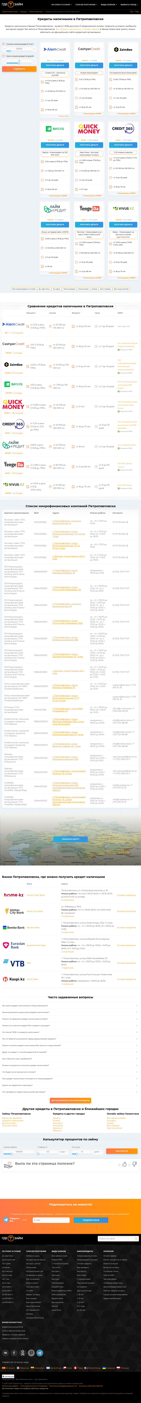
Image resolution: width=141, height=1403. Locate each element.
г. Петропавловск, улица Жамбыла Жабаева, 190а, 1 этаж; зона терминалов (68, 721)
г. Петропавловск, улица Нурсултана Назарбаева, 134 (66, 588)
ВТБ (29, 963)
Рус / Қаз (134, 11)
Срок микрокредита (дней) (20, 56)
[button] (4, 48)
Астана (56, 1120)
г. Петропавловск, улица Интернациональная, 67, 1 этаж (68, 733)
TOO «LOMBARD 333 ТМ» (127, 445)
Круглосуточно (114, 1128)
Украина (110, 1368)
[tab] (70, 1005)
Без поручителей (121, 289)
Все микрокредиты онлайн (24, 289)
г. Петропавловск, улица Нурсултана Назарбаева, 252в (67, 621)
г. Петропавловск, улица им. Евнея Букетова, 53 (66, 605)
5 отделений (67, 900)
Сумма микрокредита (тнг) (19, 44)
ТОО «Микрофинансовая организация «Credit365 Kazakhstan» (127, 425)
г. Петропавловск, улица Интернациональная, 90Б (65, 758)
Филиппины (94, 1368)
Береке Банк (33, 927)
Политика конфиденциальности (63, 1386)
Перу (80, 1368)
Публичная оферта (10, 1386)
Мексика (24, 1368)
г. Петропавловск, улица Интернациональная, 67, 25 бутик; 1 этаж (66, 545)
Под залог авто (9, 1125)
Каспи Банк (32, 979)
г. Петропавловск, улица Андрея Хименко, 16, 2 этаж (69, 772)
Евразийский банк (36, 945)
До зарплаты (44, 289)
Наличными (83, 289)
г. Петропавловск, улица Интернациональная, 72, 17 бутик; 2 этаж (65, 698)
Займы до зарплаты (12, 1118)
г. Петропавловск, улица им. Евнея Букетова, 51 (66, 522)
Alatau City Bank (35, 911)
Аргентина (55, 1368)
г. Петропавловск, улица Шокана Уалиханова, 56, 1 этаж (67, 655)
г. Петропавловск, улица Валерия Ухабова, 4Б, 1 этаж (66, 745)
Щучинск (57, 1128)
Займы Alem (64, 116)
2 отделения (67, 916)
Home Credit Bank (36, 895)
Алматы (57, 1118)
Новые (94, 289)
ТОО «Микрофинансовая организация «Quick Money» (127, 405)
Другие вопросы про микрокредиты (70, 1100)
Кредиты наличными (12, 1120)
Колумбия (40, 1368)
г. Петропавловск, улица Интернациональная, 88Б (65, 638)
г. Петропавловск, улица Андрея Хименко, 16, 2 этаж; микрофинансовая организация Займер (69, 801)
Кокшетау (58, 1125)
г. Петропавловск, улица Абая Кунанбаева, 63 (67, 709)
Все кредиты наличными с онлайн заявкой (77, 29)
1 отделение (67, 968)
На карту (56, 289)
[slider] (19, 48)
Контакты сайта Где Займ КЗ (91, 1386)
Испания (10, 1368)
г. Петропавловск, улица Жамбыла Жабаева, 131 (64, 571)
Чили (69, 1368)
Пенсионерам (69, 289)
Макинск (57, 1130)
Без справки (105, 289)
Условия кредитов (126, 895)
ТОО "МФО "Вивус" (125, 485)
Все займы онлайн (116, 1118)
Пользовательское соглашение (33, 1386)
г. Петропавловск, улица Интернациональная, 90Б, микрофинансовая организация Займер (68, 786)
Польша (124, 1368)
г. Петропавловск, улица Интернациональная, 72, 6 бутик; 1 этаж (69, 534)
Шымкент (58, 1123)
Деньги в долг (9, 1123)
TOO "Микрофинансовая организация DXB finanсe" (127, 385)
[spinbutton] (19, 49)
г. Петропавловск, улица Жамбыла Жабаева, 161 (64, 686)
